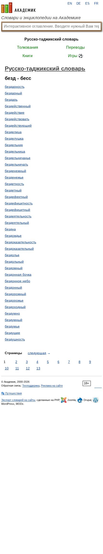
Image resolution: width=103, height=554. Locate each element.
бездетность (14, 184)
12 (28, 368)
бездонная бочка (18, 274)
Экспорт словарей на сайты (18, 400)
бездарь (11, 99)
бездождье (13, 236)
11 (17, 368)
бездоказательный (19, 248)
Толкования (27, 47)
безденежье (14, 177)
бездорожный (15, 294)
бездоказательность (20, 242)
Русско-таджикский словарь (51, 39)
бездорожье (14, 300)
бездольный (14, 261)
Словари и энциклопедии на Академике (41, 17)
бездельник (14, 145)
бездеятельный (17, 223)
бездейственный (18, 106)
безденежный (15, 171)
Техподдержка (31, 385)
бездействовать (17, 119)
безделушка (14, 138)
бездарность (14, 87)
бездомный (14, 268)
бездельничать (16, 164)
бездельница (15, 151)
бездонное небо (17, 281)
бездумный (13, 320)
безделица (13, 132)
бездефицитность (19, 203)
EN (70, 3)
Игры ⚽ (75, 56)
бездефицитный (17, 210)
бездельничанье (17, 158)
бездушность (15, 339)
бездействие (14, 112)
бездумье (12, 326)
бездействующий (18, 125)
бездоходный (15, 307)
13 (38, 368)
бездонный (13, 287)
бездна (10, 229)
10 (7, 368)
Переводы (75, 47)
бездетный (13, 190)
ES (87, 3)
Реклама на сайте (52, 385)
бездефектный (16, 197)
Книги (28, 56)
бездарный (13, 93)
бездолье (12, 255)
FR (96, 3)
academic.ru (18, 7)
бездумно (12, 313)
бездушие (12, 333)
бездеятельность (18, 216)
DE (78, 3)
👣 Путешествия (11, 393)
